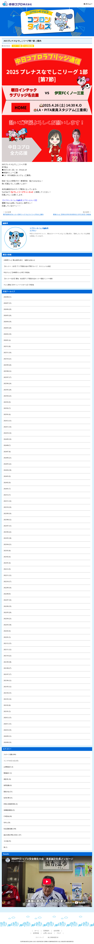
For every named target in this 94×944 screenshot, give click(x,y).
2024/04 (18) (7, 470)
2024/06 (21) (7, 458)
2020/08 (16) (7, 742)
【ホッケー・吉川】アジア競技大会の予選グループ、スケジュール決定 (27, 266)
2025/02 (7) (7, 408)
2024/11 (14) (7, 427)
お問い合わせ (47, 933)
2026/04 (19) (7, 322)
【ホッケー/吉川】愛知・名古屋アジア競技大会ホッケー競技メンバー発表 (28, 279)
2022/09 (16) (7, 588)
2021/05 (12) (7, 687)
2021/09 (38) (7, 662)
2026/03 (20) (7, 328)
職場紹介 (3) (8, 773)
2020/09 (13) (7, 736)
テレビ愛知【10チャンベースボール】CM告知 (19, 285)
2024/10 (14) (7, 433)
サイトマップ (40, 937)
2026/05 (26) (7, 315)
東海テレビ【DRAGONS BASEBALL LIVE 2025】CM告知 (72, 214)
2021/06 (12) (7, 680)
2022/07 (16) (7, 600)
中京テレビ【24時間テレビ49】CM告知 (16, 272)
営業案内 (46, 931)
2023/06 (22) (7, 532)
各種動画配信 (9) (9, 810)
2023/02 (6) (7, 557)
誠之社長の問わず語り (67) (12, 835)
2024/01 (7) (7, 489)
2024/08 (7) (7, 445)
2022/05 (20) (7, 612)
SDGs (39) (7, 822)
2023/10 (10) (7, 507)
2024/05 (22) (7, 464)
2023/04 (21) (7, 544)
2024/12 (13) (7, 421)
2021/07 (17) (7, 674)
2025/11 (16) (7, 352)
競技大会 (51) (8, 792)
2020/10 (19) (7, 730)
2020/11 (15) (7, 724)
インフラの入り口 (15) (11, 761)
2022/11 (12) (7, 575)
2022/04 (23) (7, 619)
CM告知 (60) (8, 816)
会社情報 (56, 931)
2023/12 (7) (7, 495)
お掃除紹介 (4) (8, 767)
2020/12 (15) (7, 717)
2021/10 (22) (7, 656)
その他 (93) (7, 841)
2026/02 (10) (7, 334)
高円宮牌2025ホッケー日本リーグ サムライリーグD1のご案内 (23, 214)
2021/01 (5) (7, 711)
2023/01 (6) (7, 563)
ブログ (59, 933)
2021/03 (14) (7, 699)
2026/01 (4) (7, 340)
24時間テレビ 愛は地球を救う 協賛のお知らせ (19, 260)
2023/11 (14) (7, 501)
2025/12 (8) (7, 346)
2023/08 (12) (7, 520)
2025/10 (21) (7, 359)
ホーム (37, 931)
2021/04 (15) (7, 693)
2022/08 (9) (7, 594)
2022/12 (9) (7, 569)
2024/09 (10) (7, 439)
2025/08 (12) (7, 371)
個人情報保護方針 (53, 937)
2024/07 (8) (7, 452)
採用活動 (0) (8, 785)
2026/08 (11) (7, 297)
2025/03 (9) (7, 402)
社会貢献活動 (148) (10, 829)
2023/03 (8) (7, 550)
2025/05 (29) (7, 390)
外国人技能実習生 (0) (11, 804)
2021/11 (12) (7, 649)
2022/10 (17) (7, 581)
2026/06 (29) (7, 309)
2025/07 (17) (7, 377)
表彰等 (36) (7, 779)
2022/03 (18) (7, 625)
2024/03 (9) (7, 476)
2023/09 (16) (7, 513)
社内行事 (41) (8, 798)
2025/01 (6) (7, 414)
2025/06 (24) (7, 383)
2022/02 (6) (7, 631)
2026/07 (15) (7, 303)
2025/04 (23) (7, 396)
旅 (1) (5, 847)
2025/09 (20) (7, 365)
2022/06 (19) (7, 606)
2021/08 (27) (7, 668)
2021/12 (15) (7, 643)
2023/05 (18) (7, 538)
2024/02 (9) (7, 482)
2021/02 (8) (7, 705)
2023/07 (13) (7, 526)
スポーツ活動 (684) (10, 754)
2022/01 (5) (7, 637)
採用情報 (36, 933)
